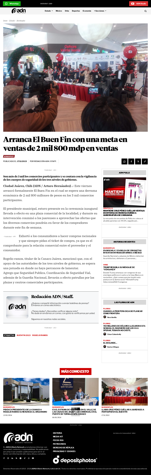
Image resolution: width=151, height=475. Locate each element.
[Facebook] (131, 161)
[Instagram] (8, 458)
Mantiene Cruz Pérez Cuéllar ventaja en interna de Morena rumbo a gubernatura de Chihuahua (124, 213)
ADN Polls (108, 208)
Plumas (106, 309)
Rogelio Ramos (40, 335)
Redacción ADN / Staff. (52, 297)
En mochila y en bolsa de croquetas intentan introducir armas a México (122, 251)
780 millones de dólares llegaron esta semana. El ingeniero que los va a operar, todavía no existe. (124, 328)
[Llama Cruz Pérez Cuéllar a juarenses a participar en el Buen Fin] (125, 392)
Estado (12, 21)
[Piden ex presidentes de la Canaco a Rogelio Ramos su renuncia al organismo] (26, 392)
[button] (132, 11)
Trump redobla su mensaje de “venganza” (119, 268)
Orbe (105, 265)
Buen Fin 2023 (24, 335)
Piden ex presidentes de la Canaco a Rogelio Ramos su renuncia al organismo (25, 410)
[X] (138, 161)
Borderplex (21, 21)
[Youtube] (33, 458)
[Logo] (19, 11)
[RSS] (16, 458)
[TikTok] (24, 458)
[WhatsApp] (124, 161)
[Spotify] (20, 458)
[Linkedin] (12, 458)
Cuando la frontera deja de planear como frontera (122, 312)
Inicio (5, 21)
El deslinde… (110, 343)
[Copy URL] (145, 161)
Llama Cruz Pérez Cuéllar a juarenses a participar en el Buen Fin (123, 410)
